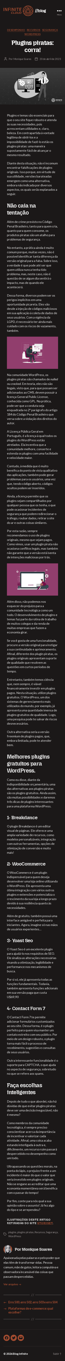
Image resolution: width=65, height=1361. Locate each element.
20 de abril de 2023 (50, 58)
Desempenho (16, 29)
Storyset (45, 1223)
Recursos (33, 29)
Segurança (50, 29)
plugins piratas (25, 1232)
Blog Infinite (20, 1353)
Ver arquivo (12, 1284)
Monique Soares (22, 58)
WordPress (32, 34)
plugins (12, 1232)
